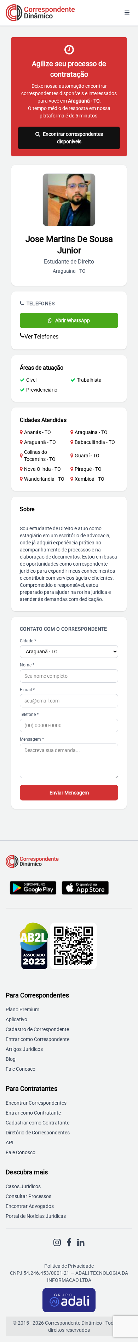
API (9, 1142)
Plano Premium (22, 1009)
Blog (11, 1059)
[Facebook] (69, 1242)
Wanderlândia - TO (44, 479)
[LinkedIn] (81, 1242)
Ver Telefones (41, 336)
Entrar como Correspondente (37, 1039)
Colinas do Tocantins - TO (40, 455)
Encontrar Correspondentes (36, 1103)
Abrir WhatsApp (72, 320)
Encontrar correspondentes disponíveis (73, 137)
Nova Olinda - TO (42, 469)
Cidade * (28, 640)
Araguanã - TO (40, 442)
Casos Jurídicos (23, 1186)
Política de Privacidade (69, 1266)
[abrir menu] (127, 13)
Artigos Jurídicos (24, 1049)
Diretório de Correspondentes (38, 1132)
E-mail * (27, 689)
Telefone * (29, 714)
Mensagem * (32, 739)
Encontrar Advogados (30, 1206)
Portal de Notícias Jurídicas (36, 1216)
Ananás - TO (37, 432)
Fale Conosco (20, 1069)
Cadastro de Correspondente (37, 1029)
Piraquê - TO (88, 469)
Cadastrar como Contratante (37, 1123)
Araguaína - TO (91, 432)
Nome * (27, 665)
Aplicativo (16, 1019)
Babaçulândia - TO (95, 442)
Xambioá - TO (89, 479)
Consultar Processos (28, 1196)
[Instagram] (57, 1242)
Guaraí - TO (87, 455)
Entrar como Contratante (33, 1113)
